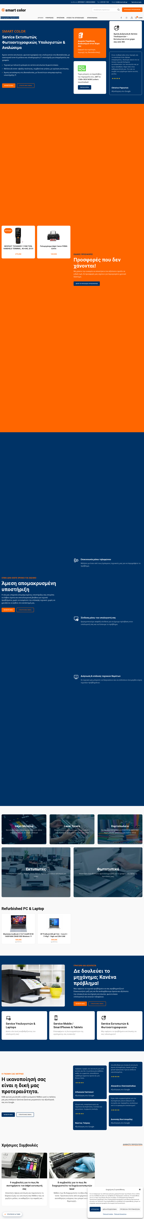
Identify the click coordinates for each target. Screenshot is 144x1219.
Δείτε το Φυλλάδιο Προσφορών (87, 283)
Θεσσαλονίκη (62, 55)
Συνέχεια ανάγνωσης (24, 1202)
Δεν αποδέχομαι (110, 1209)
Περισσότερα (84, 87)
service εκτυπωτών (15, 55)
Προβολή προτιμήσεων (130, 1209)
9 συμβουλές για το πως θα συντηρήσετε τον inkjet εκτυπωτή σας (24, 1185)
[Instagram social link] (126, 18)
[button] (140, 1189)
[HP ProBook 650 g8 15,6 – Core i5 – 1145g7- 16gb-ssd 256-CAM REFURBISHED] (54, 923)
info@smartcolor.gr (121, 2)
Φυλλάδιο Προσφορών (132, 10)
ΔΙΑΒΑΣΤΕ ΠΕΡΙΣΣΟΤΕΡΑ (132, 1144)
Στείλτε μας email (25, 85)
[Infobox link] (126, 90)
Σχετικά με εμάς (136, 2)
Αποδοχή (95, 1209)
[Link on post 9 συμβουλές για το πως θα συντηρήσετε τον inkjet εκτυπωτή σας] (24, 1165)
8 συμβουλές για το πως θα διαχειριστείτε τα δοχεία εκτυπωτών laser (72, 1185)
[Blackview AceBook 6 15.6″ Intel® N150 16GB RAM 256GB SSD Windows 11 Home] (18, 923)
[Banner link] (24, 829)
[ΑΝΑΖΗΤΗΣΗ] (118, 9)
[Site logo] (14, 9)
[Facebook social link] (121, 18)
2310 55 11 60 (104, 2)
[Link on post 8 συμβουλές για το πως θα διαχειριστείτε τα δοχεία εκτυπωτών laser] (72, 1165)
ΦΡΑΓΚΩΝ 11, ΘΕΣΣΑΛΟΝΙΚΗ (86, 2)
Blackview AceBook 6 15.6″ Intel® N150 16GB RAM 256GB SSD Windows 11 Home (18, 936)
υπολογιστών (47, 55)
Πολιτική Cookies (108, 1214)
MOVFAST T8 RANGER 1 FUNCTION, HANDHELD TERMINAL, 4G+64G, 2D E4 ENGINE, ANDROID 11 (18, 248)
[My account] (132, 18)
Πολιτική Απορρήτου (120, 1214)
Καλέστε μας (8, 85)
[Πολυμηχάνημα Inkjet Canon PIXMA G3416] (54, 235)
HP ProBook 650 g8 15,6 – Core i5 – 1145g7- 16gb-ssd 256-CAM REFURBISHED (54, 936)
